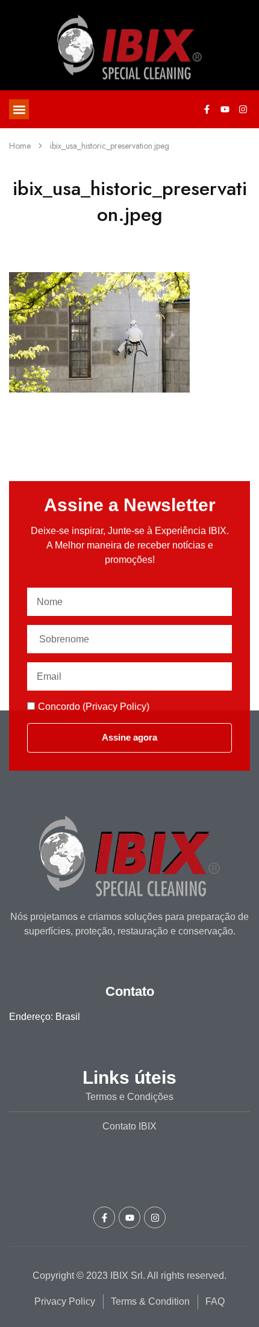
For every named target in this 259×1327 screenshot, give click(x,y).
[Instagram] (243, 109)
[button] (19, 109)
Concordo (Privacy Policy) (93, 706)
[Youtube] (224, 109)
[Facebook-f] (206, 109)
